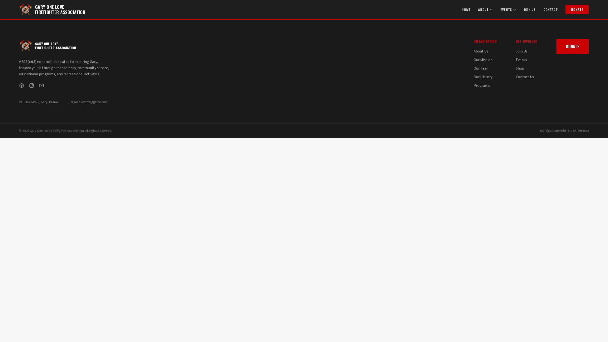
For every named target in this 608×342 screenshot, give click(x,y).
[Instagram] (31, 85)
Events (506, 9)
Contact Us (525, 77)
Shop (520, 68)
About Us (481, 51)
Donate (577, 9)
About (483, 9)
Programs (482, 85)
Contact (550, 9)
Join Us (530, 9)
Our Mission (483, 59)
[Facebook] (21, 85)
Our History (483, 77)
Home (466, 9)
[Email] (41, 85)
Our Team (481, 68)
